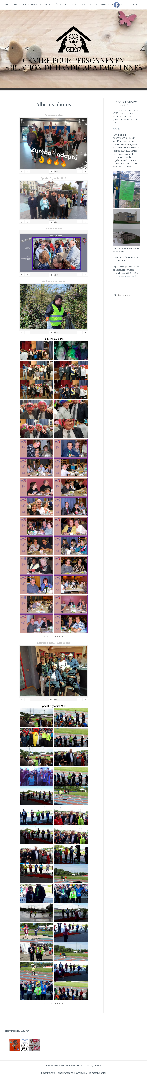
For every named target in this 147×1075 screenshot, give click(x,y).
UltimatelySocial (97, 1072)
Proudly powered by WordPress (60, 1066)
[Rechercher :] (126, 295)
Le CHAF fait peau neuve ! (124, 276)
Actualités (52, 4)
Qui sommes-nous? (26, 4)
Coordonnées (109, 4)
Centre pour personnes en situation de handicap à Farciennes (73, 63)
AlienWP (97, 1066)
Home (7, 4)
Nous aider (87, 4)
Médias (69, 4)
